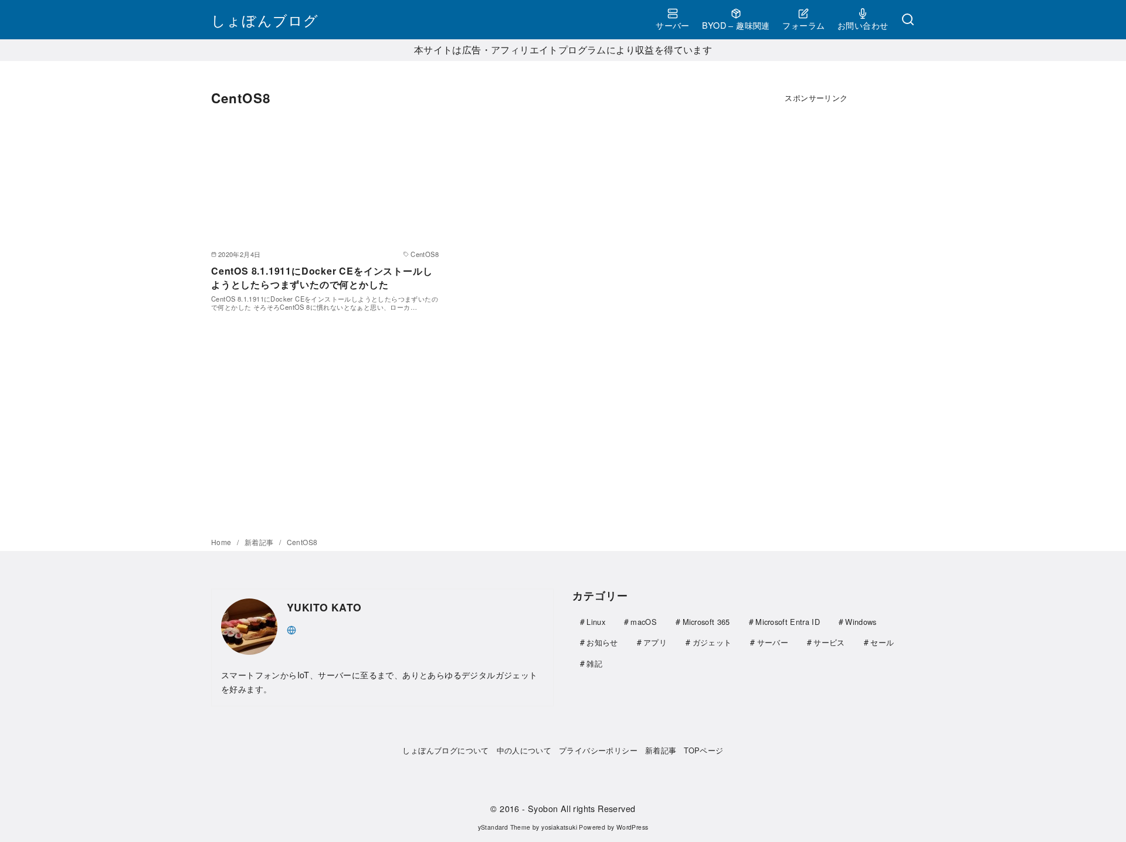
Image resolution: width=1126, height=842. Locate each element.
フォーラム (803, 25)
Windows (860, 621)
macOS (643, 621)
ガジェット (712, 642)
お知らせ (602, 642)
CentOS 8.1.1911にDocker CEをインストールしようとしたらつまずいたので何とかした (321, 277)
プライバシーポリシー (598, 750)
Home (222, 542)
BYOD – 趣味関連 (735, 25)
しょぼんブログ (264, 19)
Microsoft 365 (706, 621)
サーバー (673, 25)
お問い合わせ (862, 25)
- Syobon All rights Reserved (578, 808)
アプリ (655, 642)
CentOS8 (302, 542)
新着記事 (260, 542)
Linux (595, 621)
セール (882, 642)
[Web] (291, 628)
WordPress (632, 827)
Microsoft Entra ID (787, 621)
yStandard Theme (504, 827)
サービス (828, 642)
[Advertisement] (816, 297)
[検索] (908, 20)
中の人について (524, 750)
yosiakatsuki (559, 827)
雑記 (594, 663)
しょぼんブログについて (445, 750)
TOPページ (703, 750)
